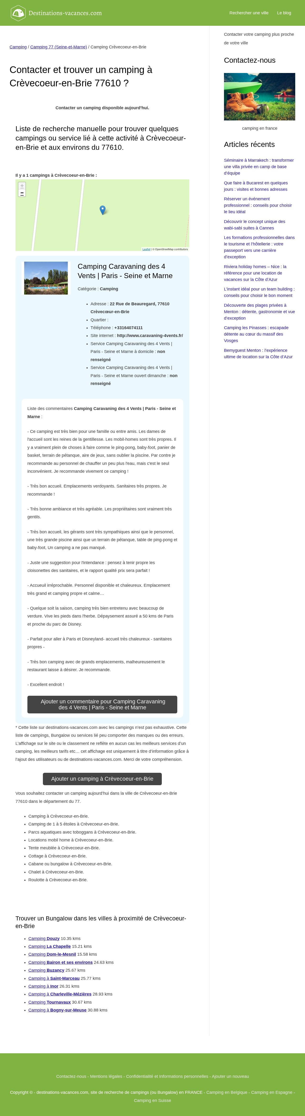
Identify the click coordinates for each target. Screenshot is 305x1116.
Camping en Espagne (271, 1092)
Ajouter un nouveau (230, 1076)
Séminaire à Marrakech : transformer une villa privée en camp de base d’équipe (259, 167)
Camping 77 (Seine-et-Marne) (58, 47)
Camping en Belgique (226, 1092)
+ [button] (22, 186)
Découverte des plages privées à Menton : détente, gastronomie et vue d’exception (259, 312)
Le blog (284, 12)
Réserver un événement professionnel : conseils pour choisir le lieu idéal (258, 205)
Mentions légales (106, 1076)
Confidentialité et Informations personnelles (167, 1076)
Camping (18, 47)
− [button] (22, 193)
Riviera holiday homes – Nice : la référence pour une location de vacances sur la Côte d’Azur (255, 273)
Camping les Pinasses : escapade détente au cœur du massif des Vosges (256, 334)
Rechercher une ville (249, 12)
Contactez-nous (71, 1076)
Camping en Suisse (152, 1100)
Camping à (54, 978)
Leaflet (146, 249)
